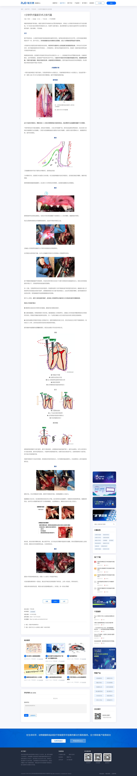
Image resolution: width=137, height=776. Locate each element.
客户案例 (84, 3)
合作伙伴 (61, 759)
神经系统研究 (98, 543)
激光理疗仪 (109, 691)
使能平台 (69, 757)
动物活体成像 (106, 537)
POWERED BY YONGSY (66, 773)
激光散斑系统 (99, 691)
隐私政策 (108, 773)
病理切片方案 (106, 543)
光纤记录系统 (109, 687)
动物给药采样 (104, 546)
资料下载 (69, 3)
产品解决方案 (62, 754)
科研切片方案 (106, 549)
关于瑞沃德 (69, 759)
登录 (111, 3)
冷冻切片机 (99, 695)
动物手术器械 (98, 549)
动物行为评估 (98, 537)
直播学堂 (55, 3)
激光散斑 (111, 540)
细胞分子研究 (98, 540)
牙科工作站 (99, 700)
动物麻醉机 (99, 678)
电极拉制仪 (109, 695)
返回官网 (91, 3)
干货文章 (33, 9)
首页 (22, 9)
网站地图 (101, 773)
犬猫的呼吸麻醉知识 (31, 624)
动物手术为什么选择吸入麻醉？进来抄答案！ (37, 627)
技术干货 (62, 3)
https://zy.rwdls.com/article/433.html (38, 619)
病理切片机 (109, 678)
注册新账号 (33, 715)
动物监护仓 (109, 700)
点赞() (55, 601)
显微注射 (97, 546)
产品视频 (77, 3)
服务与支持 (71, 754)
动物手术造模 (98, 534)
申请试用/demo (78, 741)
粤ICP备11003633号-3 (56, 773)
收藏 (47, 601)
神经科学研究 (106, 534)
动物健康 (53, 18)
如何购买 (61, 757)
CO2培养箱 (109, 682)
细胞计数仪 (99, 682)
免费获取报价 (58, 741)
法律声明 (114, 773)
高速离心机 (99, 687)
